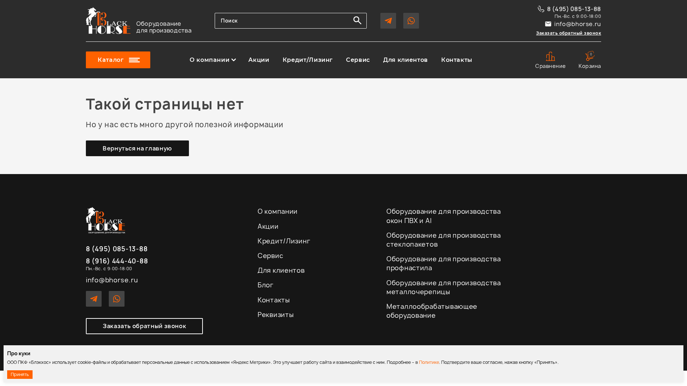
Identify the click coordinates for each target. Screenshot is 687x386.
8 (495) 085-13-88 (574, 9)
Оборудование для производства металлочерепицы (443, 287)
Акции (258, 60)
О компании (209, 60)
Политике (429, 362)
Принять (20, 374)
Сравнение (550, 66)
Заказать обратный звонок (568, 33)
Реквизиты (276, 314)
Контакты (456, 60)
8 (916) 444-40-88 (117, 261)
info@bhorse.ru (577, 24)
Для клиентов (405, 60)
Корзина (590, 60)
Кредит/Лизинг (308, 60)
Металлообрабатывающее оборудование (431, 311)
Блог (266, 285)
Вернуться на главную (137, 148)
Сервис (358, 60)
